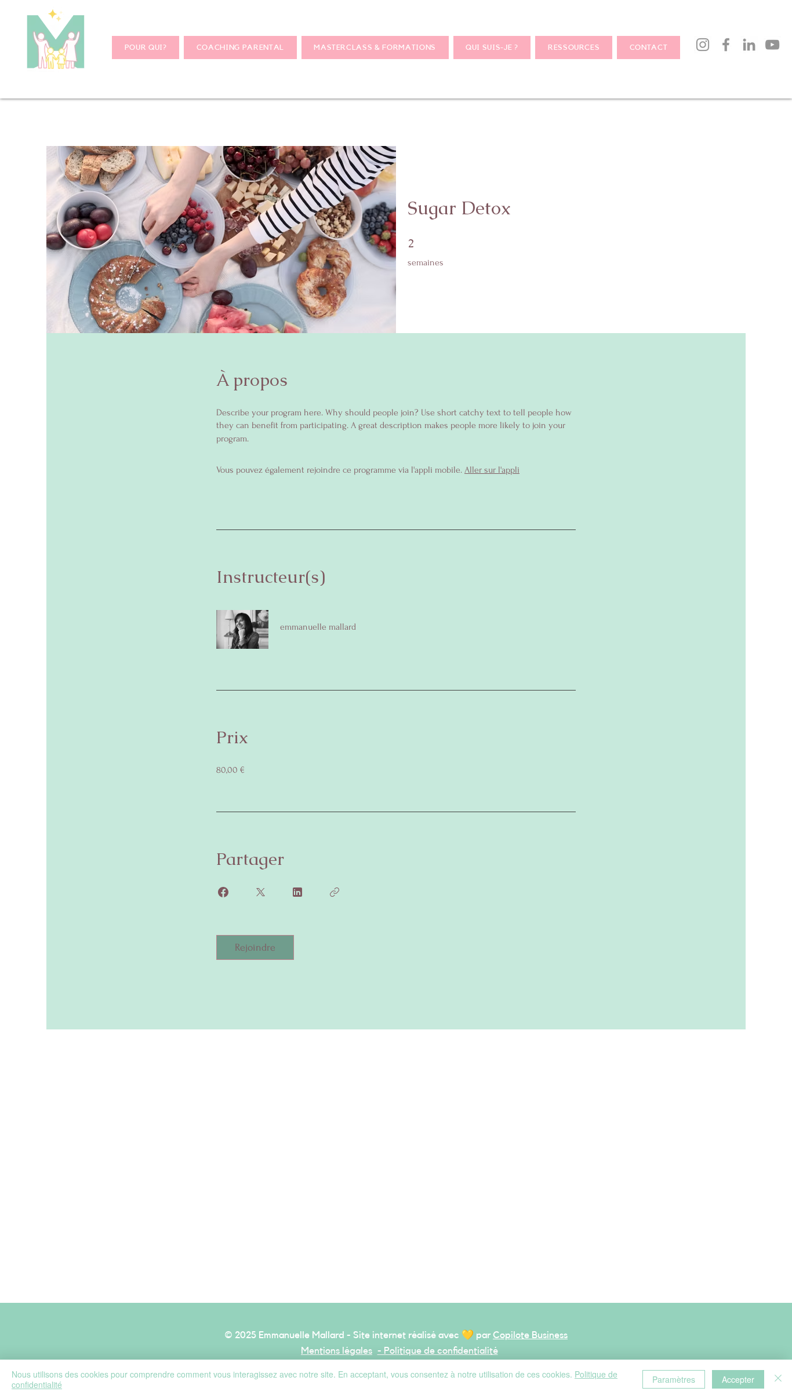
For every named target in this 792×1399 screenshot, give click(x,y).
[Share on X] (260, 892)
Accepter (738, 1379)
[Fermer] (778, 1379)
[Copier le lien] (334, 892)
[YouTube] (772, 44)
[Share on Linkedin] (297, 892)
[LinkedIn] (749, 44)
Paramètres (673, 1379)
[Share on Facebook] (223, 892)
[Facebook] (726, 44)
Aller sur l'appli (491, 470)
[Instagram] (702, 44)
